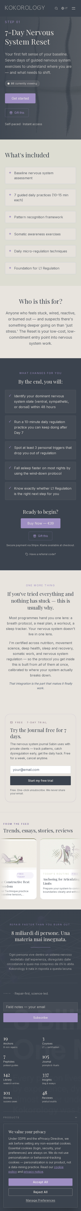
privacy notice (33, 1171)
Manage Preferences (40, 1200)
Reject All (40, 1192)
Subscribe (40, 1017)
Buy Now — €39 (40, 523)
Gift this (19, 112)
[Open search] (56, 8)
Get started (20, 98)
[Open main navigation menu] (73, 8)
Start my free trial (40, 780)
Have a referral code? (42, 554)
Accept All (40, 1182)
